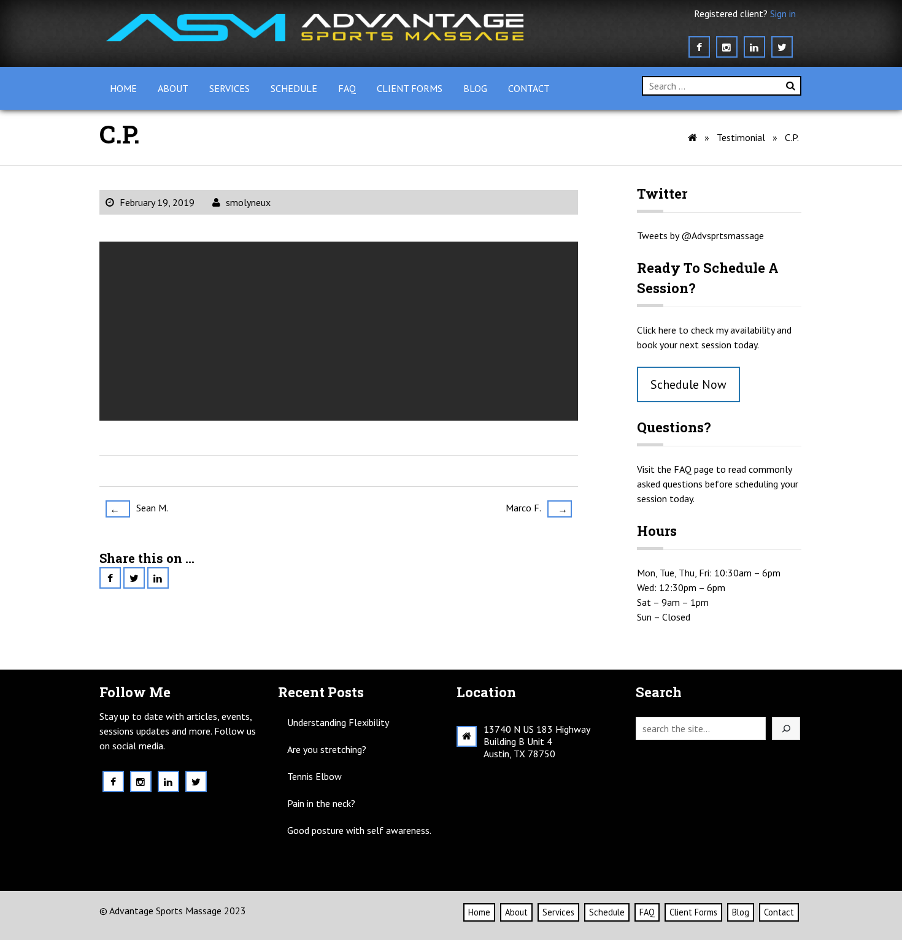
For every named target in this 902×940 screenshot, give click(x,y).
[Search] (786, 728)
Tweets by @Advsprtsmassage (700, 235)
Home (123, 88)
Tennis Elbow (314, 776)
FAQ (347, 88)
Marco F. (537, 508)
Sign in (783, 13)
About (173, 88)
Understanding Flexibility (338, 722)
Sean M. (139, 508)
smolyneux (248, 202)
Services (229, 88)
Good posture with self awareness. (359, 830)
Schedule (294, 88)
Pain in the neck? (321, 803)
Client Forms (409, 88)
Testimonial (741, 137)
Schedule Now (688, 384)
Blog (475, 88)
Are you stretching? (326, 749)
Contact (529, 88)
